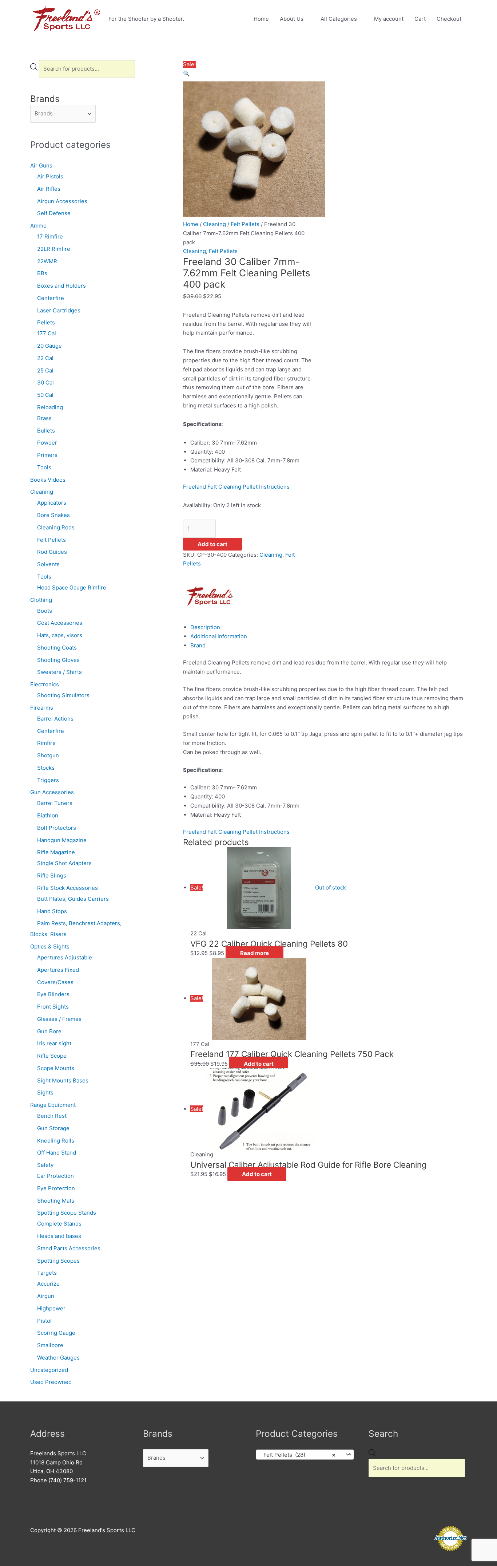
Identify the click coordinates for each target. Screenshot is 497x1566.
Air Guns (41, 165)
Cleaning (41, 491)
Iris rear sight (54, 1043)
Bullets (46, 430)
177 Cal (46, 333)
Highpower (51, 1308)
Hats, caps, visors (59, 635)
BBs (42, 273)
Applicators (51, 502)
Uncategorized (49, 1369)
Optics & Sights (49, 946)
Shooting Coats (57, 647)
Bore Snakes (53, 515)
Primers (47, 454)
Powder (47, 442)
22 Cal (45, 358)
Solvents (48, 564)
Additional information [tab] (218, 636)
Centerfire (50, 298)
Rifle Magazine (56, 852)
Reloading (50, 407)
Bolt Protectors (56, 827)
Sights (45, 1092)
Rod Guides (52, 551)
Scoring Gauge (56, 1332)
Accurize (48, 1283)
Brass (44, 418)
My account (388, 18)
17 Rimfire (50, 236)
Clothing (41, 599)
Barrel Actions (55, 718)
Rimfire (46, 742)
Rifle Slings (51, 875)
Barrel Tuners (54, 803)
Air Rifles (48, 188)
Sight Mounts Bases (62, 1080)
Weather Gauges (58, 1357)
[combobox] (305, 1454)
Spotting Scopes (58, 1260)
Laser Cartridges (58, 310)
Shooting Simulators (63, 695)
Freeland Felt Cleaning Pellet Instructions (236, 486)
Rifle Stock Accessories (67, 887)
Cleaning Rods (56, 527)
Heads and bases (59, 1235)
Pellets (46, 322)
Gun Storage (53, 1128)
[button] (186, 73)
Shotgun (48, 755)
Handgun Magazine (62, 840)
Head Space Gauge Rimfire (71, 587)
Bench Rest (52, 1115)
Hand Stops (52, 911)
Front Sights (53, 1006)
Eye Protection (56, 1188)
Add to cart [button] (259, 1063)
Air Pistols (50, 176)
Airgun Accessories (62, 201)
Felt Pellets (51, 539)
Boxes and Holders (61, 285)
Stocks (46, 767)
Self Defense (54, 213)
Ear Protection (55, 1175)
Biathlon (47, 815)
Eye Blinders (53, 994)
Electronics (44, 684)
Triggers (48, 780)
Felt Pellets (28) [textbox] (297, 1454)
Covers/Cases (55, 982)
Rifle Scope (52, 1055)
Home (261, 18)
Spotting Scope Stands (66, 1212)
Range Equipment (53, 1104)
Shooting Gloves (58, 659)
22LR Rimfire (53, 248)
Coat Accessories (59, 622)
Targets (47, 1272)
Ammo (38, 225)
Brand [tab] (198, 645)
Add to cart (212, 544)
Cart (420, 18)
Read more (254, 953)
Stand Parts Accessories (68, 1248)
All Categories (339, 18)
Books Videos (47, 479)
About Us (291, 18)
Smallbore (50, 1345)
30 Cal (45, 382)
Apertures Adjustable (64, 957)
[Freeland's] (210, 595)
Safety (45, 1164)
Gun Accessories (52, 792)
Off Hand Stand (56, 1152)
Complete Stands (59, 1223)
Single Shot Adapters (64, 863)
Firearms (41, 707)
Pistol (44, 1320)
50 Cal (45, 394)
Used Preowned (51, 1381)
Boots (44, 610)
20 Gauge (49, 345)
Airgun (45, 1296)
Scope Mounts (55, 1068)
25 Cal (45, 370)
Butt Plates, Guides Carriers (73, 898)
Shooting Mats (55, 1200)
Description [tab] (205, 627)
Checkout (449, 18)
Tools (44, 467)
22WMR (47, 261)
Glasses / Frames (59, 1018)
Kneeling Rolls (55, 1140)
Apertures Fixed (58, 969)
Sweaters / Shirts (59, 671)
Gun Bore (49, 1031)
